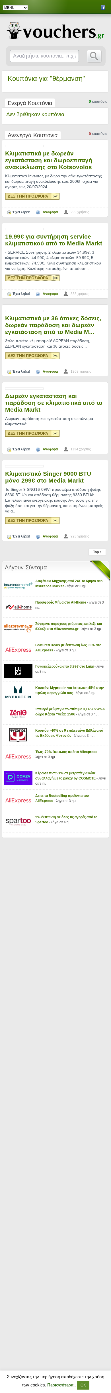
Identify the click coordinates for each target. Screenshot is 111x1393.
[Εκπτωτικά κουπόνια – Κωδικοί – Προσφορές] (56, 30)
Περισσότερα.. (61, 1384)
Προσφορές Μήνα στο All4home (61, 602)
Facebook (103, 7)
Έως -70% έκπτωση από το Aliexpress (66, 752)
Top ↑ (97, 552)
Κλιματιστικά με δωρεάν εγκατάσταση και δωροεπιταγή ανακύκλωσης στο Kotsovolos (48, 160)
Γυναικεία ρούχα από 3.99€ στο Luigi (64, 666)
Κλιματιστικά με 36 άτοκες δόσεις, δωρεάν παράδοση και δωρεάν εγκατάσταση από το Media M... (53, 325)
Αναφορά (50, 212)
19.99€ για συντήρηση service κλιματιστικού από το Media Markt (53, 240)
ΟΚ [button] (83, 1385)
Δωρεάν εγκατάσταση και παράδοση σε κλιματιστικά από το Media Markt (53, 403)
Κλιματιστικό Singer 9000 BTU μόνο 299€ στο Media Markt (48, 477)
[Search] (94, 56)
